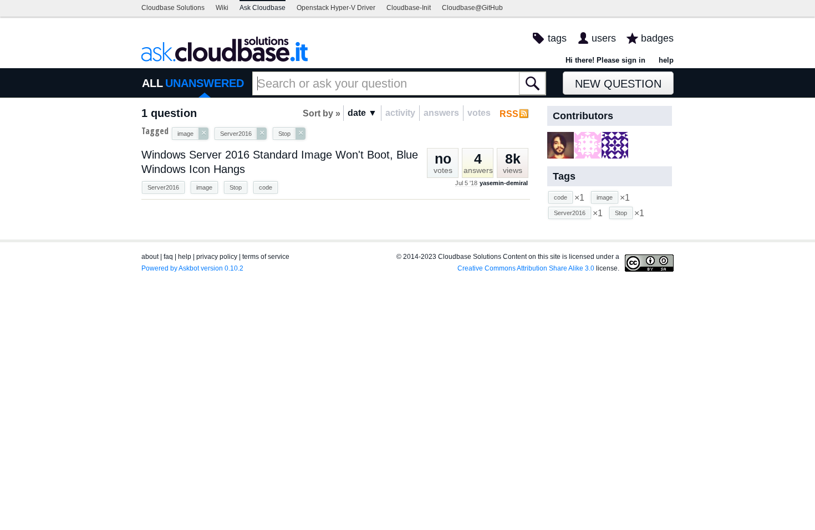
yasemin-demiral (504, 183)
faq (168, 257)
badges (657, 38)
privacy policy (216, 257)
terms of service (265, 257)
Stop (236, 187)
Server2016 (163, 187)
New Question (618, 84)
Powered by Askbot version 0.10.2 (192, 268)
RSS (509, 114)
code (265, 187)
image (204, 187)
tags (557, 38)
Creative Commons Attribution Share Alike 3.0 (525, 268)
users (604, 38)
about (150, 257)
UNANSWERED (204, 83)
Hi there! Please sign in (605, 60)
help (666, 60)
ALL (152, 83)
